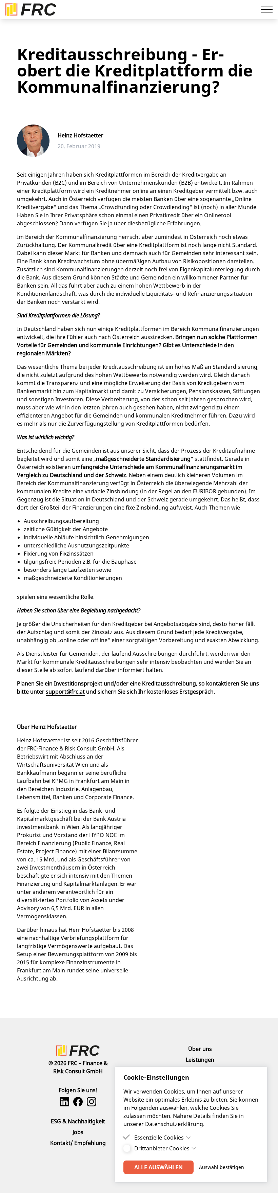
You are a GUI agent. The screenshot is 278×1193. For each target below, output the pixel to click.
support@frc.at (65, 691)
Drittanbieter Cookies (162, 1148)
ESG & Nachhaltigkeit (78, 1121)
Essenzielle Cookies (159, 1137)
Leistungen (200, 1059)
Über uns (200, 1049)
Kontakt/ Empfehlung (78, 1143)
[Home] (78, 1050)
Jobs (78, 1132)
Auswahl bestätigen (221, 1167)
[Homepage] (30, 9)
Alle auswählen (158, 1167)
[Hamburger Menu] (266, 9)
